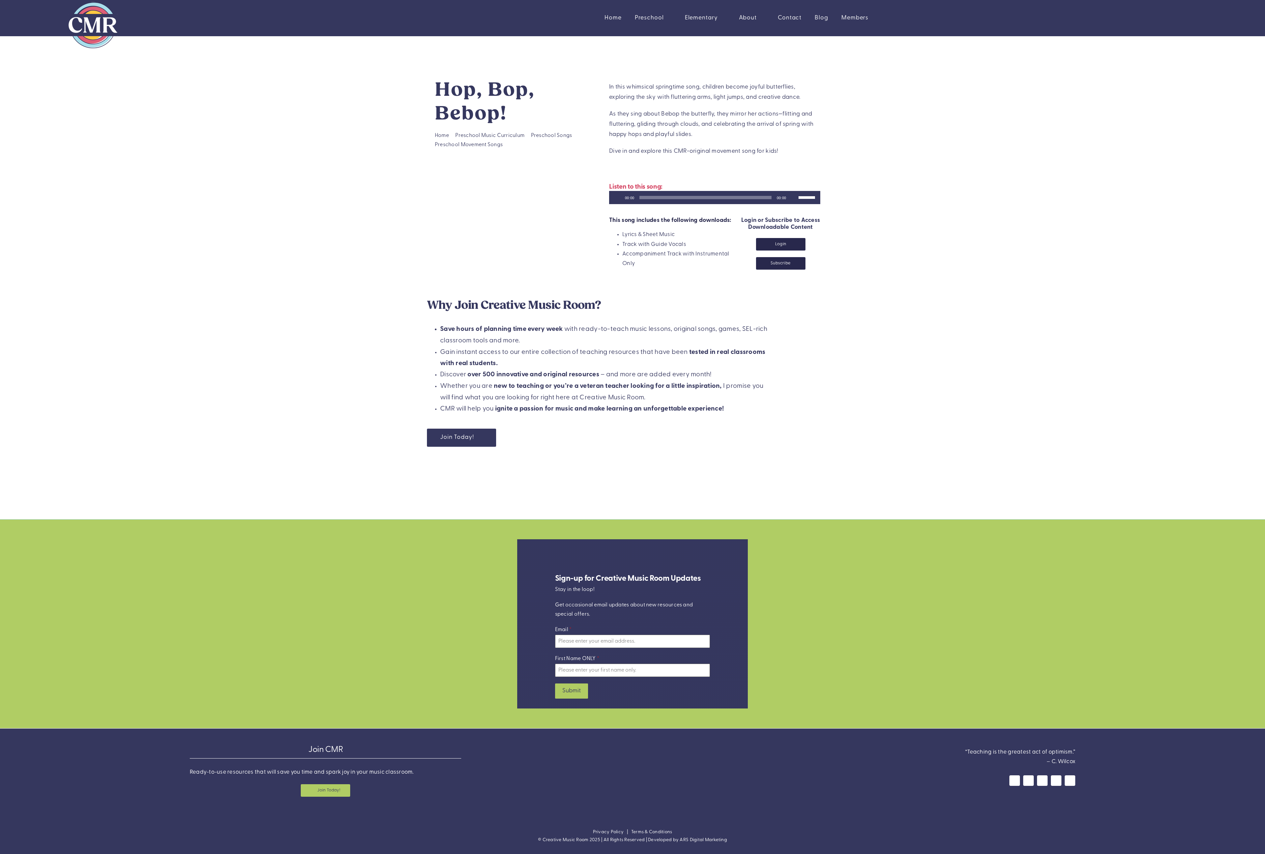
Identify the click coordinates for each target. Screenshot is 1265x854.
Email (563, 630)
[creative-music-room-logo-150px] (93, 3)
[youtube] (1042, 780)
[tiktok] (1070, 780)
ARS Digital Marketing (703, 840)
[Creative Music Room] (632, 744)
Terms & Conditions (651, 832)
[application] (714, 197)
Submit (571, 691)
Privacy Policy (608, 832)
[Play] (617, 197)
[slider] (808, 197)
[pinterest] (1056, 780)
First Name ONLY (577, 659)
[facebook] (1014, 780)
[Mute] (793, 197)
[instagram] (1028, 780)
